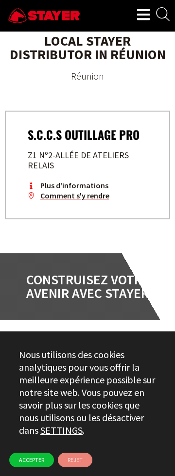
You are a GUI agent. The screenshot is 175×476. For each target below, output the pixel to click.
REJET (75, 459)
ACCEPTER (31, 459)
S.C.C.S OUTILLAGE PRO (84, 134)
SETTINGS (61, 430)
